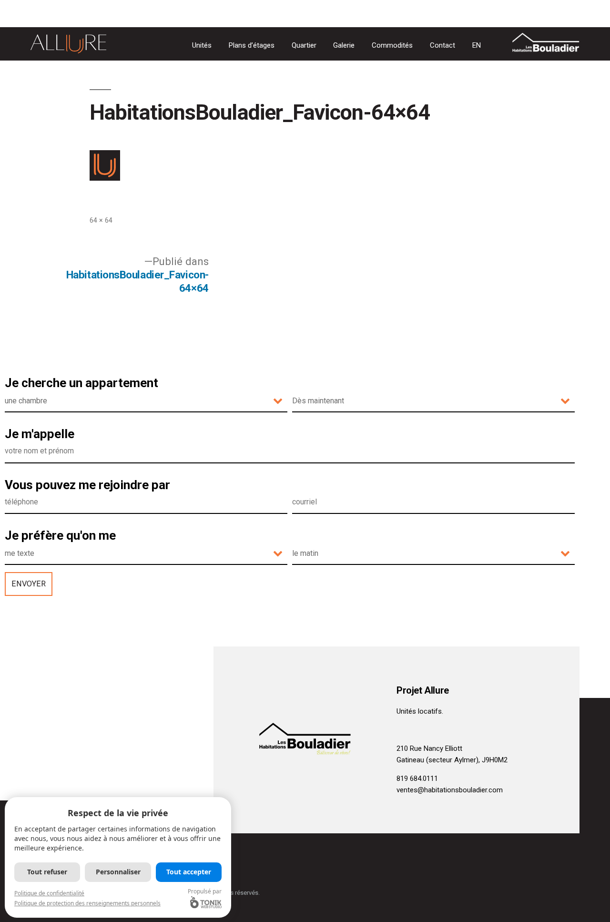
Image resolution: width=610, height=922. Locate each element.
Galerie (344, 45)
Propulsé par (205, 891)
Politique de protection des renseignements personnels (87, 903)
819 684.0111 (417, 778)
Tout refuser (47, 871)
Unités (202, 45)
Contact (442, 45)
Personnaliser (118, 871)
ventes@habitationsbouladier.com (449, 790)
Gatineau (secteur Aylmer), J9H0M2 (452, 760)
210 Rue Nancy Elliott (429, 748)
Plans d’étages (251, 45)
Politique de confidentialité (49, 893)
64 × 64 (101, 220)
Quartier (304, 45)
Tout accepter (188, 871)
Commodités (392, 45)
